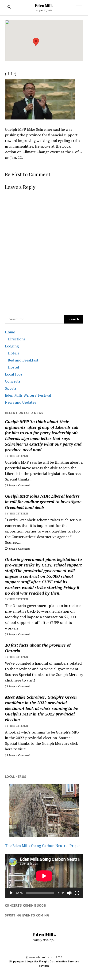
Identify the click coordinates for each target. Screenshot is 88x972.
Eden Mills (44, 5)
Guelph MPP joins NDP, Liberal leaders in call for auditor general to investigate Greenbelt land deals (43, 501)
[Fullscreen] (77, 893)
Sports (10, 388)
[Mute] (69, 893)
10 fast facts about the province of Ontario (38, 647)
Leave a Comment (19, 485)
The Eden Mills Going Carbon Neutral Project (43, 845)
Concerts (12, 381)
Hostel (13, 367)
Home (10, 332)
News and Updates (20, 402)
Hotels (13, 353)
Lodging (12, 346)
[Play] (11, 893)
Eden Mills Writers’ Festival (28, 395)
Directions (16, 339)
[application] (44, 876)
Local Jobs (13, 374)
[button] (36, 42)
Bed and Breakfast (23, 360)
